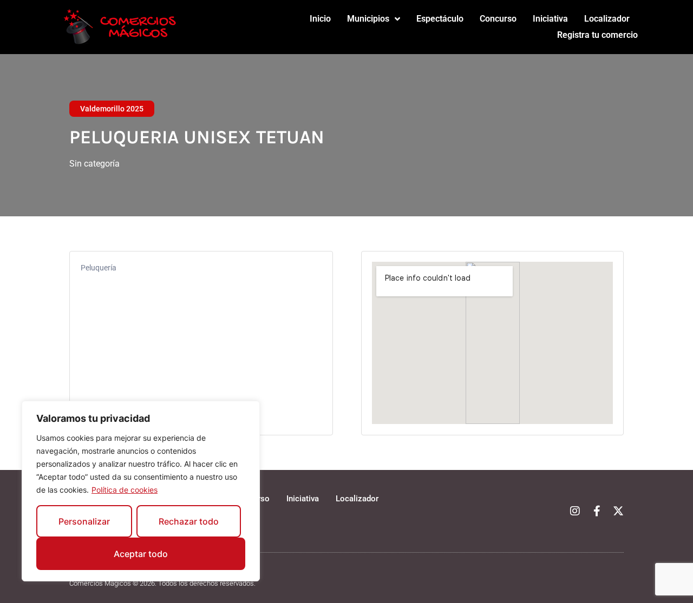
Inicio (320, 19)
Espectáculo (439, 19)
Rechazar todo (189, 521)
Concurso (498, 19)
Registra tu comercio (597, 35)
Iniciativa (550, 19)
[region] (141, 491)
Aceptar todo (141, 553)
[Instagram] (575, 511)
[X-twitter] (618, 511)
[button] (111, 109)
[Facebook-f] (596, 511)
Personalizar (84, 521)
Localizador (607, 19)
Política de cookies (124, 489)
